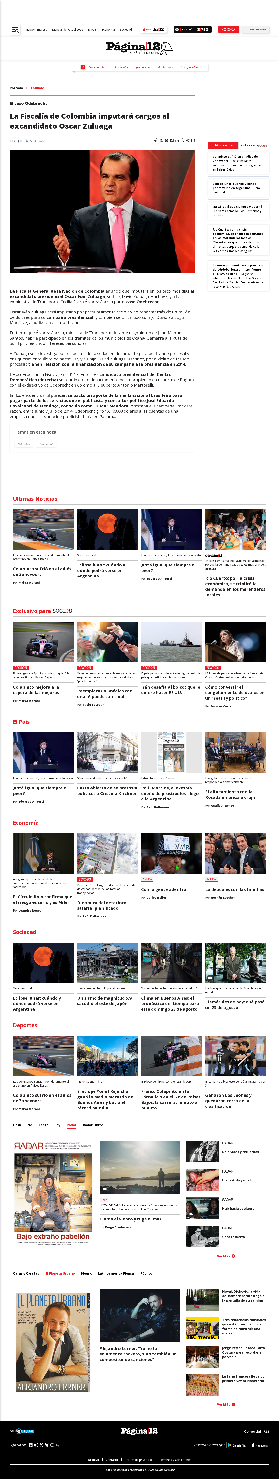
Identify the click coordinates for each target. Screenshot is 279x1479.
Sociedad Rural (98, 67)
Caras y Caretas (26, 1273)
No (30, 1125)
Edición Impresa (36, 29)
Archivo (93, 1460)
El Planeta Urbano (60, 1273)
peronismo (143, 67)
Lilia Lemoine (165, 67)
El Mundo (36, 88)
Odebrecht (46, 444)
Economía (108, 29)
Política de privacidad (139, 1460)
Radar (71, 1125)
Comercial (252, 1431)
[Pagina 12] (139, 48)
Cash (17, 1125)
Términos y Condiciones (175, 1460)
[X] (41, 1445)
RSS (266, 1431)
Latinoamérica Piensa (116, 1273)
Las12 (43, 1125)
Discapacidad (189, 67)
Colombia (24, 444)
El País (92, 29)
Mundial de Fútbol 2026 (67, 29)
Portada (16, 88)
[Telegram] (57, 1445)
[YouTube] (52, 1445)
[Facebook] (31, 1445)
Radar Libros (93, 1125)
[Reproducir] (177, 29)
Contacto (112, 1460)
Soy (57, 1125)
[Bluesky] (47, 1445)
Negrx (86, 1273)
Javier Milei (122, 67)
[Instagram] (36, 1445)
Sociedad (126, 29)
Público (146, 1273)
